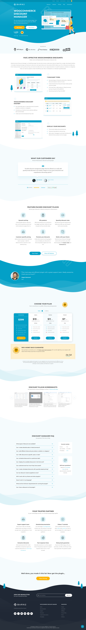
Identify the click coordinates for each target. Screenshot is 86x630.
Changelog (42, 616)
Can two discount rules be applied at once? (27, 472)
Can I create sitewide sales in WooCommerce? (28, 447)
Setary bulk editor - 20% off (22, 332)
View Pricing (43, 578)
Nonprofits (63, 608)
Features (48, 4)
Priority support (35, 330)
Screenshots (69, 4)
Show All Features (49, 253)
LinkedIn (21, 613)
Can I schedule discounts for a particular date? (28, 458)
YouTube (25, 613)
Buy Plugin (19, 27)
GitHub (31, 613)
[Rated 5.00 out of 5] (36, 187)
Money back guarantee (36, 328)
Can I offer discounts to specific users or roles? (28, 454)
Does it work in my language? (24, 480)
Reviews (54, 4)
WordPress (28, 613)
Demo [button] (41, 606)
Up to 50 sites (20, 328)
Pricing (59, 4)
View (67, 450)
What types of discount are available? (26, 443)
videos (58, 528)
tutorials (64, 528)
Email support (50, 330)
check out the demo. (54, 389)
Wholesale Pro (62, 244)
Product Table (66, 242)
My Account (71, 1)
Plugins (62, 606)
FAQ (64, 4)
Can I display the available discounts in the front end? (30, 462)
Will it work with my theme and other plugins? (28, 476)
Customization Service (44, 614)
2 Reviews (43, 187)
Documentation (43, 608)
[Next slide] (74, 397)
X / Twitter (18, 613)
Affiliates (62, 610)
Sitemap (62, 616)
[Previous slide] (12, 397)
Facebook (15, 613)
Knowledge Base (46, 526)
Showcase (42, 612)
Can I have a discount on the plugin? (25, 487)
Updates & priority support (22, 330)
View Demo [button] (31, 27)
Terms (62, 614)
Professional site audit (36, 332)
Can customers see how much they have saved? (28, 465)
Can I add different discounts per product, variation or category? (32, 451)
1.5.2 (17, 35)
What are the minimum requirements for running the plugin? (32, 483)
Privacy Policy (63, 612)
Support (41, 610)
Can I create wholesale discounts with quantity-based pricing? (32, 469)
